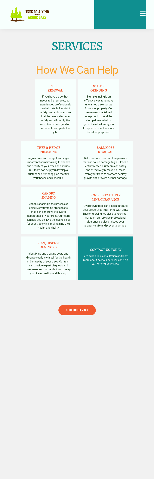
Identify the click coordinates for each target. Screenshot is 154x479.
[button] (77, 310)
